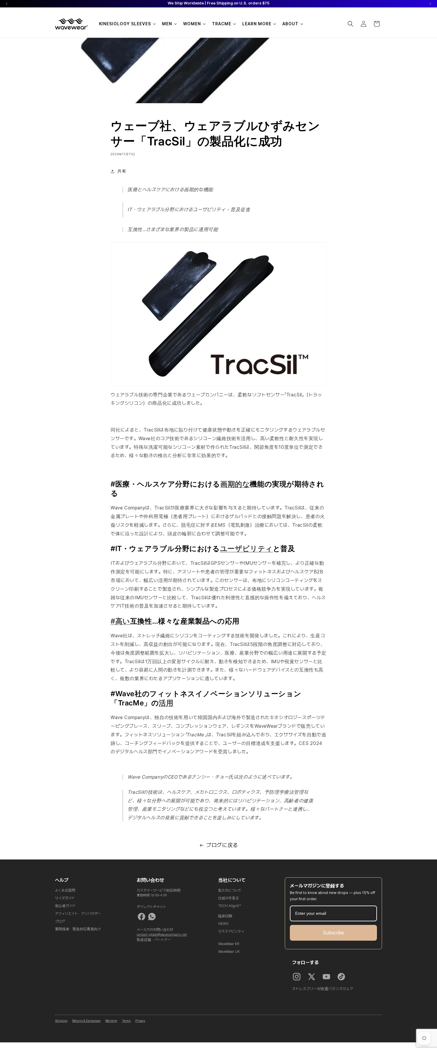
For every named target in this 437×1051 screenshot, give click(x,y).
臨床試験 (225, 916)
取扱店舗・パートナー (154, 940)
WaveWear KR (228, 944)
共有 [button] (121, 171)
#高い (120, 621)
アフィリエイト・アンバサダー (78, 914)
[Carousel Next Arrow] (430, 4)
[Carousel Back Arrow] (7, 4)
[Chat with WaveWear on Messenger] (141, 916)
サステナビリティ (231, 931)
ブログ (60, 921)
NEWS (223, 924)
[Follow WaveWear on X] (311, 976)
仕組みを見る (228, 898)
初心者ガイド (65, 906)
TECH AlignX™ (229, 906)
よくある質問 (65, 890)
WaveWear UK (229, 952)
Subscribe (333, 932)
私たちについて (229, 890)
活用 (166, 703)
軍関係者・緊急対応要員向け (78, 929)
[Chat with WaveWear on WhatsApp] (151, 916)
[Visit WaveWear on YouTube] (326, 976)
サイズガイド (65, 898)
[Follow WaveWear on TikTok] (341, 976)
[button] (350, 23)
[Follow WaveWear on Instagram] (296, 976)
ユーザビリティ (246, 548)
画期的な (235, 484)
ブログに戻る (222, 845)
